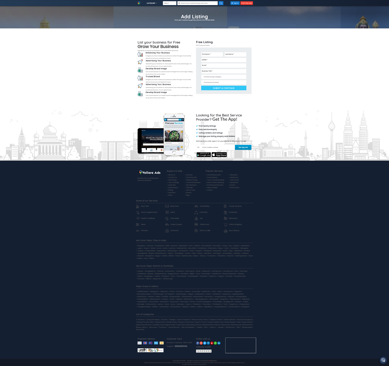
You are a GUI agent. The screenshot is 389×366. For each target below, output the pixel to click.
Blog (188, 195)
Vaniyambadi (175, 307)
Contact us (172, 177)
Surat (226, 248)
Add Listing (172, 180)
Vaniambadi (163, 307)
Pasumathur (153, 301)
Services (189, 175)
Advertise (172, 185)
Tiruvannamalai (239, 276)
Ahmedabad (206, 246)
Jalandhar (207, 253)
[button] (383, 360)
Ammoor (179, 291)
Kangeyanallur (174, 296)
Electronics (226, 325)
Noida (225, 251)
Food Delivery (212, 177)
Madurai (141, 256)
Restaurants (247, 325)
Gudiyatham (199, 294)
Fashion (212, 327)
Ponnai (192, 301)
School (209, 190)
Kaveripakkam (143, 299)
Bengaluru (141, 246)
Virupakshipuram (220, 307)
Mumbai (174, 246)
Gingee (190, 294)
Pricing (170, 190)
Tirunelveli (203, 276)
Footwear (162, 327)
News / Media (212, 187)
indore (208, 294)
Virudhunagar (168, 279)
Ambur (172, 291)
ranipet (245, 301)
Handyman (234, 182)
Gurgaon (199, 251)
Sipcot (188, 304)
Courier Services (235, 206)
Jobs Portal (234, 180)
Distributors (230, 327)
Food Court (190, 322)
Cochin (187, 253)
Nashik (164, 256)
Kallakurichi (206, 271)
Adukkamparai (143, 291)
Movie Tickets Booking (215, 182)
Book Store (174, 206)
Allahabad (238, 251)
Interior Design (229, 322)
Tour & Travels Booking (215, 180)
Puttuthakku (217, 301)
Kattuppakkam (241, 296)
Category (151, 3)
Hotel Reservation (214, 175)
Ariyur (220, 291)
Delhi (167, 246)
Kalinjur (157, 296)
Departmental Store (143, 325)
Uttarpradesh (150, 251)
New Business (191, 185)
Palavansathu (235, 299)
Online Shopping (235, 224)
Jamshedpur (227, 253)
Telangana (244, 248)
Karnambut (209, 296)
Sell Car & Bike (205, 230)
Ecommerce (234, 187)
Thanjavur (165, 276)
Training (139, 322)
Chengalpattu (150, 271)
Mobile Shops (172, 322)
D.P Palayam (169, 294)
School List (174, 230)
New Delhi (192, 248)
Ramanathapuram (230, 273)
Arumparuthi (228, 291)
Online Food (204, 224)
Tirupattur (212, 276)
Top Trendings (173, 182)
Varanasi (230, 256)
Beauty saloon (141, 327)
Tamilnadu (234, 248)
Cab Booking (204, 206)
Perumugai (184, 301)
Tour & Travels (207, 322)
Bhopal (151, 253)
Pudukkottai (216, 273)
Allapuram (164, 291)
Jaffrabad (216, 294)
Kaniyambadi (186, 296)
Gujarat (236, 246)
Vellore (151, 258)
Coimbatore (159, 246)
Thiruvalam (207, 304)
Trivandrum (211, 256)
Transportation (159, 322)
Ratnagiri (141, 304)
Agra (231, 251)
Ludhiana (245, 253)
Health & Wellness (148, 218)
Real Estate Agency (244, 319)
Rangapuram (229, 301)
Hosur (251, 256)
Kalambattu (142, 296)
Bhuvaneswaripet (144, 294)
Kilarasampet (155, 299)
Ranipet (241, 273)
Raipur (220, 248)
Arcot (214, 291)
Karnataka (217, 246)
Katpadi (231, 296)
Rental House (236, 325)
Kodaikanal (142, 273)
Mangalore (149, 256)
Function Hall (148, 322)
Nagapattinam (173, 273)
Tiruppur (221, 276)
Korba (165, 248)
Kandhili (165, 296)
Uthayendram (244, 304)
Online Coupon (176, 224)
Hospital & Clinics (215, 319)
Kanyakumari (228, 271)
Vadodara (221, 256)
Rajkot (195, 256)
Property (181, 322)
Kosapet (165, 299)
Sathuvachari (151, 304)
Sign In (236, 3)
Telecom (217, 325)
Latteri (172, 299)
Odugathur (224, 299)
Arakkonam (206, 291)
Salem (140, 276)
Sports (198, 322)
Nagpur (157, 256)
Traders (199, 327)
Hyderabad (183, 246)
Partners (144, 230)
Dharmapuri (189, 271)
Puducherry (212, 248)
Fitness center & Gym (200, 319)
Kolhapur (237, 253)
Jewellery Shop (158, 325)
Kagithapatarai (238, 294)
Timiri (225, 304)
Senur (167, 304)
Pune (191, 246)
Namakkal (184, 273)
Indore (199, 253)
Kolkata (197, 246)
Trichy (191, 251)
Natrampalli (213, 299)
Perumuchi (174, 301)
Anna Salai (196, 291)
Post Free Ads (247, 3)
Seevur (160, 304)
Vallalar (155, 307)
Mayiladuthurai (160, 273)
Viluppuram (157, 279)
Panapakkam (142, 301)
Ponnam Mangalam (204, 301)
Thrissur (202, 256)
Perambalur (205, 273)
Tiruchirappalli (193, 276)
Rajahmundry (187, 256)
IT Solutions (140, 319)
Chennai (150, 246)
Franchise (171, 192)
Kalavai (151, 296)
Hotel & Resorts (230, 319)
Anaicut (187, 291)
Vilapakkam (208, 307)
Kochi (159, 248)
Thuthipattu (217, 304)
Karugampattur (220, 296)
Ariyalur (140, 271)
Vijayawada (161, 251)
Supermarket (247, 322)
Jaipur (140, 248)
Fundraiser (233, 212)
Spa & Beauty (234, 230)
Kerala (153, 248)
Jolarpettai (226, 294)
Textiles (220, 327)
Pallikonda (245, 299)
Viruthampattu (234, 307)
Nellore (171, 256)
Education (234, 175)
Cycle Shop (180, 325)
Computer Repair (152, 319)
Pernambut (164, 301)
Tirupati (140, 251)
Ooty (145, 258)
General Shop (208, 325)
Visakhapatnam (241, 256)
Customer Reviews (193, 182)
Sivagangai (148, 276)
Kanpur (146, 248)
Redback (213, 361)
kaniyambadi (198, 296)
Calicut (170, 253)
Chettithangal (158, 294)
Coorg (224, 246)
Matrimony (234, 177)
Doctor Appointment (149, 212)
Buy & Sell (145, 206)
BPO (205, 327)
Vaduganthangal (144, 307)
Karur (236, 271)
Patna (178, 256)
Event (172, 212)
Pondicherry (201, 248)
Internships (174, 218)
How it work (190, 190)
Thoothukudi (181, 276)
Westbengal (172, 251)
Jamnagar (217, 253)
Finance (199, 325)
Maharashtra (182, 248)
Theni (173, 276)
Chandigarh (179, 253)
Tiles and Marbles (187, 327)
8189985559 (181, 346)
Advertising (190, 325)
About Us (171, 175)
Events (188, 192)
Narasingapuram (201, 299)
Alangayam (154, 291)
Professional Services (215, 185)
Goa (230, 246)
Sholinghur (180, 304)
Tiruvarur (141, 279)
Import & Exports (183, 319)
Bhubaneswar (161, 253)
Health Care (218, 322)
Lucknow (172, 248)
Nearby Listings (192, 180)
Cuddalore (180, 271)
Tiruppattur (233, 304)
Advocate (153, 327)
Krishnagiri (243, 271)
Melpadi (179, 299)
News (170, 195)
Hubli (194, 253)
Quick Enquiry (173, 187)
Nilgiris (192, 273)
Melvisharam (188, 299)
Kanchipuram (217, 271)
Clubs (239, 322)
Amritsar (247, 251)
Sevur (173, 304)
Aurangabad (142, 253)
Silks (238, 327)
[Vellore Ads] (197, 343)
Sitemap (189, 187)
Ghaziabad (217, 251)
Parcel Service (173, 327)
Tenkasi (157, 276)
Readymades (247, 327)
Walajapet (245, 307)
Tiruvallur (229, 276)
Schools (164, 319)
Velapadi (185, 307)
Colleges (172, 319)
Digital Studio (170, 325)
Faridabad (207, 251)
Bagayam (238, 291)
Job (201, 218)
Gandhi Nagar (181, 294)
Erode (140, 258)
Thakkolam (197, 304)
